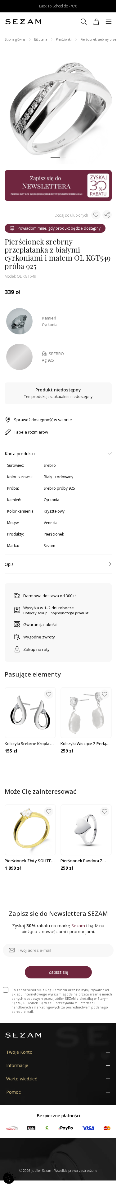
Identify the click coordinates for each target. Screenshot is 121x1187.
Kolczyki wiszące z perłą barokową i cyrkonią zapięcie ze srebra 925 (83, 743)
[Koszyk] (96, 22)
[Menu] (108, 22)
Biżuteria (40, 39)
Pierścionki (64, 39)
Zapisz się (58, 972)
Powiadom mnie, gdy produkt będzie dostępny (59, 228)
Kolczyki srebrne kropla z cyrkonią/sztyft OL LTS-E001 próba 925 (29, 743)
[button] (55, 157)
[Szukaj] (84, 22)
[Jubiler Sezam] (23, 21)
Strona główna (15, 39)
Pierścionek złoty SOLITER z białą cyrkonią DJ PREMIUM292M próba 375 (29, 860)
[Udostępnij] (107, 214)
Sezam (49, 545)
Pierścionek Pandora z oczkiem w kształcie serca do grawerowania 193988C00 (85, 860)
